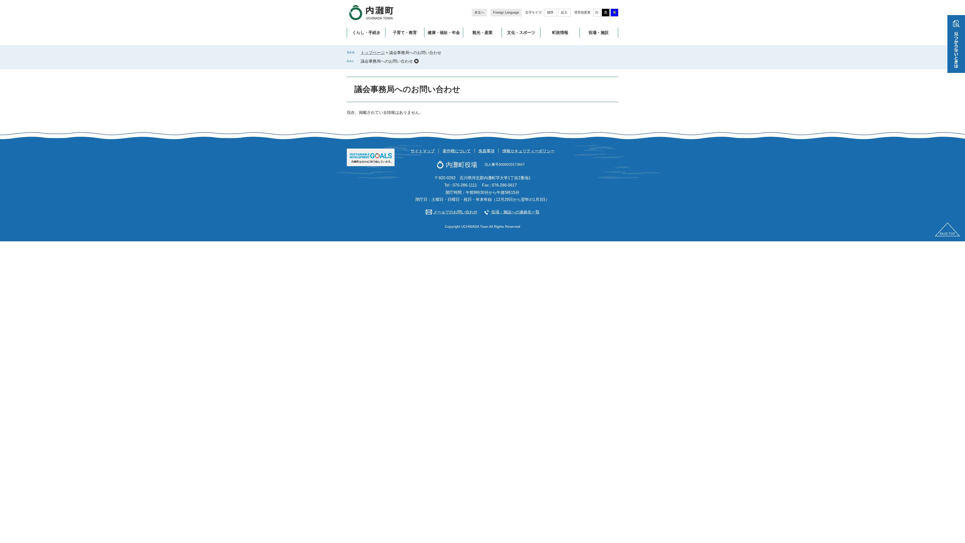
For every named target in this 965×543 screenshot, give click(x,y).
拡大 (564, 12)
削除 (416, 61)
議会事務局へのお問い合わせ (387, 61)
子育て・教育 (405, 32)
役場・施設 (599, 32)
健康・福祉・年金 (444, 32)
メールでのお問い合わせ (455, 212)
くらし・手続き (366, 32)
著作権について (457, 151)
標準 (550, 12)
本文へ (479, 12)
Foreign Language (506, 12)
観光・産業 (482, 32)
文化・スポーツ (521, 32)
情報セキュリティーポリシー (528, 151)
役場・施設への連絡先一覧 (515, 212)
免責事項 (486, 151)
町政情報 (560, 32)
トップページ (373, 53)
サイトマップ (423, 151)
